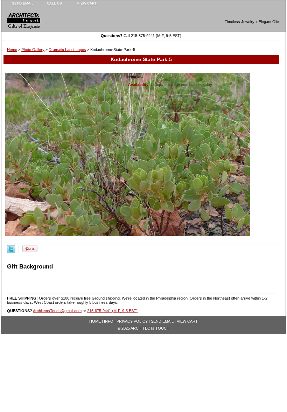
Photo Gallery (32, 49)
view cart (87, 3)
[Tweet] (11, 252)
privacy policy (132, 321)
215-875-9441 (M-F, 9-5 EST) (112, 311)
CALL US (54, 3)
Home (12, 49)
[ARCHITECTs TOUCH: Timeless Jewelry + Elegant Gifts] (18, 22)
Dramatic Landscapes (67, 49)
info (108, 321)
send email (23, 3)
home (95, 321)
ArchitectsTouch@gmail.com (57, 311)
